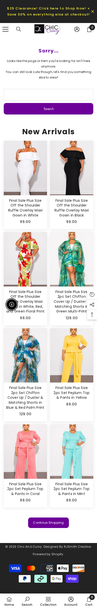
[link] (27, 601)
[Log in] (77, 29)
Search (49, 109)
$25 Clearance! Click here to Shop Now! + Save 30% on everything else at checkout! (48, 11)
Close (93, 12)
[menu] (5, 29)
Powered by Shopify (48, 554)
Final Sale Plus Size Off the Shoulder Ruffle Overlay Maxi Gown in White (25, 208)
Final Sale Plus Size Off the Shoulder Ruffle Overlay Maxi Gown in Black (71, 208)
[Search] (19, 29)
